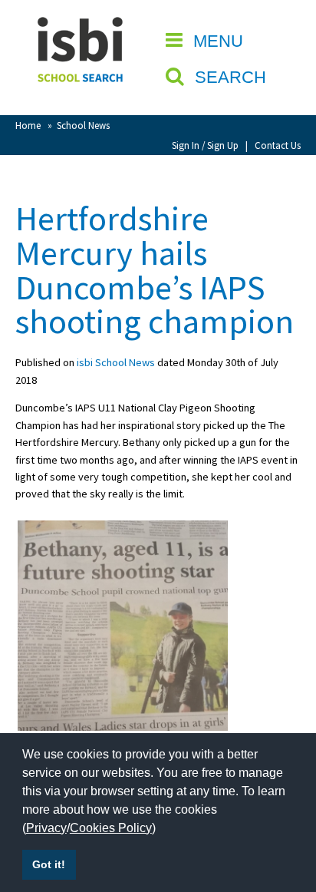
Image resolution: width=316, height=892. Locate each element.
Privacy (46, 827)
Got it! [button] (48, 864)
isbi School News (116, 362)
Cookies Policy (111, 827)
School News (83, 125)
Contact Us (278, 145)
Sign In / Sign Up (205, 145)
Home (28, 125)
